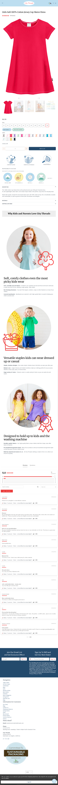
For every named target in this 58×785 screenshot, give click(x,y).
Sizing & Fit (6, 697)
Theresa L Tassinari (6, 623)
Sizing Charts (6, 710)
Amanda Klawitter (5, 594)
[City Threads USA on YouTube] (6, 739)
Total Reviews (53, 473)
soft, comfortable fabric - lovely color (11, 584)
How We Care (6, 698)
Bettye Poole (4, 539)
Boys (4, 687)
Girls (4, 689)
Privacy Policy (33, 673)
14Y (43, 125)
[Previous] (19, 98)
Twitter (14, 503)
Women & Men (6, 690)
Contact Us (5, 707)
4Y (15, 125)
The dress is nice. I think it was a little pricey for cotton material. (17, 557)
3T (7, 125)
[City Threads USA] (29, 3)
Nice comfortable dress (8, 598)
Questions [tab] (32, 465)
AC (2, 608)
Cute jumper (5, 627)
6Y (23, 125)
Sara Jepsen (4, 509)
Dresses (4, 513)
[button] (24, 15)
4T (11, 125)
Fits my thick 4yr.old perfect (9, 612)
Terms (40, 673)
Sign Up (23, 659)
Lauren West (4, 497)
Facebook (9, 503)
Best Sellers (6, 692)
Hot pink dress (6, 570)
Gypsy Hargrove (5, 524)
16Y (47, 125)
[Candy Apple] (29, 57)
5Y (19, 125)
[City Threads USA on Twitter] (3, 739)
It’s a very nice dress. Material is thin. (11, 571)
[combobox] (31, 659)
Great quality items (6, 543)
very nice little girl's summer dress (10, 585)
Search (4, 718)
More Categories (7, 695)
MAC (3, 580)
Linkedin (19, 503)
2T (3, 125)
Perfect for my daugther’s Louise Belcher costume (14, 500)
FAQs (4, 712)
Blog (4, 700)
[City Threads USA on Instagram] (8, 739)
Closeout (5, 693)
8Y (31, 125)
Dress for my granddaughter (9, 528)
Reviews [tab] (25, 465)
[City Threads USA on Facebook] (5, 739)
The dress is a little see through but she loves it (13, 599)
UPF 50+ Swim (6, 684)
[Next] (38, 98)
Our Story (5, 704)
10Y (35, 125)
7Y (27, 125)
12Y (39, 125)
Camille (3, 551)
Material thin (5, 556)
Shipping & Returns (8, 709)
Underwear (6, 685)
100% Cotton (6, 682)
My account (6, 714)
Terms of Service (7, 717)
